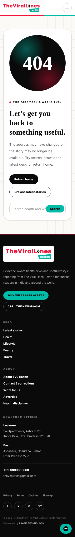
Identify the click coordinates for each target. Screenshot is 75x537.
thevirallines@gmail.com (19, 475)
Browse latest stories (30, 192)
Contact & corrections (19, 383)
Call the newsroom (24, 306)
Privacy (7, 495)
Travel (7, 357)
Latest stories (13, 330)
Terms (20, 495)
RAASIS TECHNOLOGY (31, 523)
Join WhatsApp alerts (26, 295)
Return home (23, 179)
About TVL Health (15, 376)
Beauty (8, 350)
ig (29, 506)
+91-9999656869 (16, 470)
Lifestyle (9, 343)
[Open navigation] (67, 7)
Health (7, 337)
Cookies (33, 495)
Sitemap (47, 495)
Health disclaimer (15, 403)
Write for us (11, 390)
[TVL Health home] (21, 8)
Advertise (10, 396)
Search (55, 208)
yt (40, 506)
